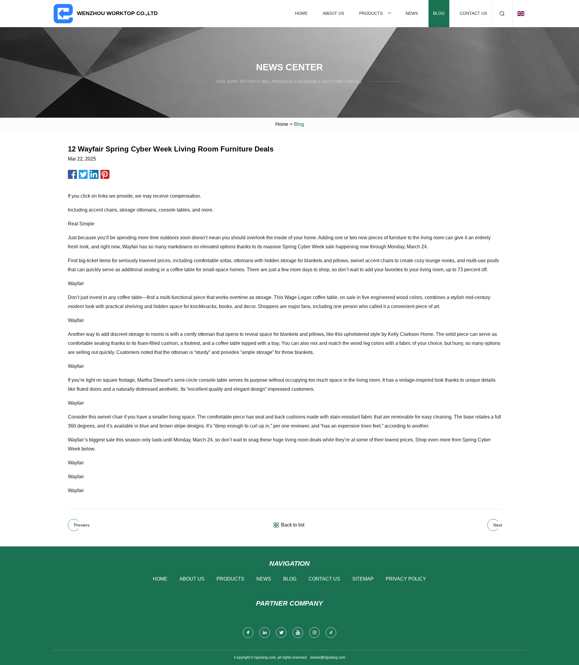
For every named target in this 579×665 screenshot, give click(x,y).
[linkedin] (264, 632)
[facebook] (248, 632)
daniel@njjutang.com (327, 657)
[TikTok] (331, 632)
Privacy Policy (406, 578)
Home (301, 13)
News (412, 13)
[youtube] (298, 632)
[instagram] (314, 632)
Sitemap (363, 578)
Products (371, 13)
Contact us (473, 13)
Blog (439, 13)
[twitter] (281, 632)
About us (333, 13)
